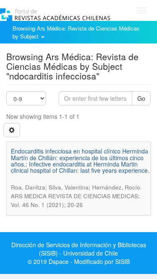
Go (141, 98)
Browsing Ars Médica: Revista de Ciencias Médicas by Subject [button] (76, 32)
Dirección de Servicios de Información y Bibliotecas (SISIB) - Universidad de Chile (78, 249)
